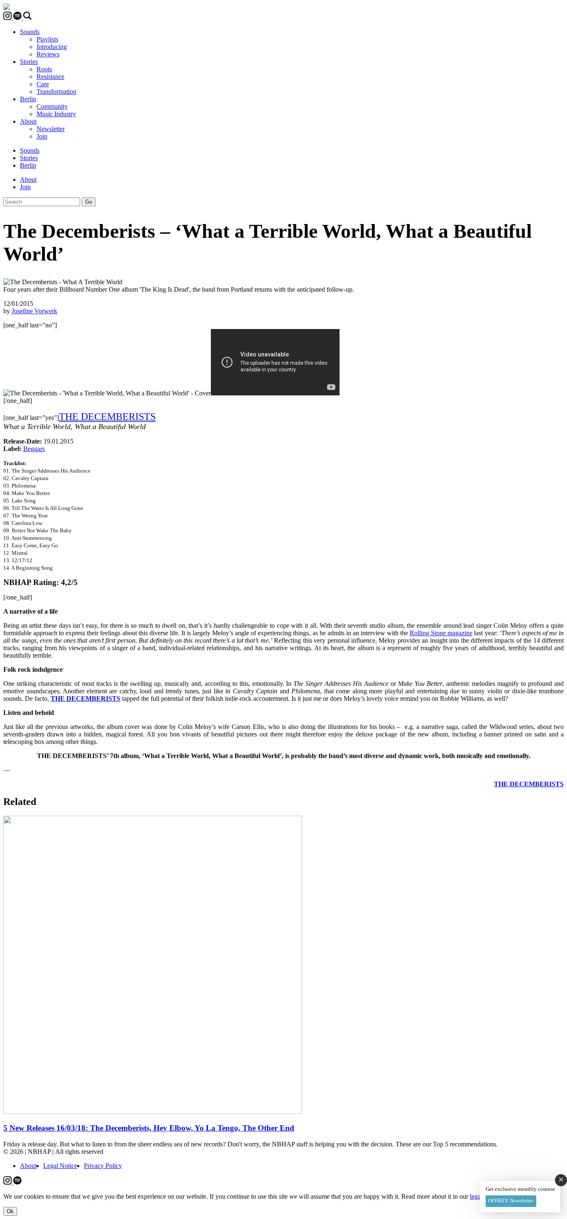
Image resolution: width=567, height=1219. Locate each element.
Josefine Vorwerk (34, 311)
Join (42, 136)
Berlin (28, 98)
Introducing (52, 46)
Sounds (29, 31)
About (28, 121)
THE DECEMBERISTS (107, 416)
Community (52, 106)
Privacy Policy (103, 1165)
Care (43, 84)
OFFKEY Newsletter (510, 1200)
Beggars (34, 448)
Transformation (56, 91)
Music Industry (56, 113)
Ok (10, 1211)
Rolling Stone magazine (441, 632)
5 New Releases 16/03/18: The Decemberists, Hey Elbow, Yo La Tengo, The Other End (148, 1128)
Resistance (50, 76)
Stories (29, 61)
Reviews (48, 54)
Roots (44, 69)
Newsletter (51, 128)
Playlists (47, 39)
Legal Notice (60, 1165)
